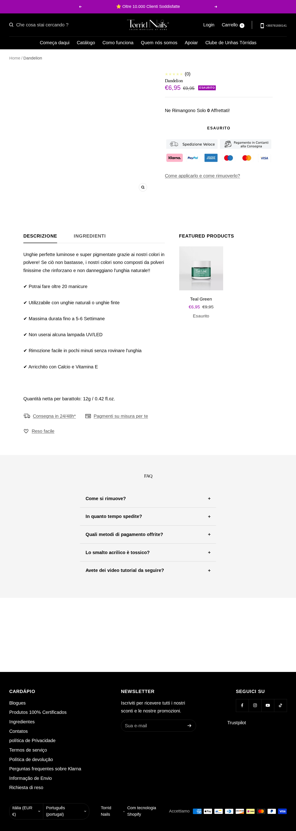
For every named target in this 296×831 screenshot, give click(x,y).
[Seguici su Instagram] (255, 705)
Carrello (232, 24)
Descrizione (40, 235)
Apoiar (191, 42)
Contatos (18, 731)
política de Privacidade (32, 740)
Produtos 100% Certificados (38, 712)
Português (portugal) (55, 811)
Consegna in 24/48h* (54, 416)
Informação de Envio (30, 778)
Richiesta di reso (26, 787)
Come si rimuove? (106, 498)
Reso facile (43, 431)
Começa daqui (54, 42)
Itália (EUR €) (22, 811)
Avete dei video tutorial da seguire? (125, 570)
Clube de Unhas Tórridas (230, 42)
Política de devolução (31, 759)
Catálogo (86, 42)
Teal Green (201, 299)
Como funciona (117, 42)
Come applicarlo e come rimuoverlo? (202, 175)
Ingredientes (22, 721)
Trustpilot (236, 722)
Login (208, 24)
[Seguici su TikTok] (280, 705)
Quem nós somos (159, 42)
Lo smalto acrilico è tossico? (118, 552)
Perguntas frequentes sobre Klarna (45, 768)
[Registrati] (189, 725)
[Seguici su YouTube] (267, 705)
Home (14, 58)
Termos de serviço (28, 750)
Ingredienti (90, 235)
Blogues (17, 703)
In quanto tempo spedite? (114, 516)
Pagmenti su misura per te (121, 416)
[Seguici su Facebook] (242, 705)
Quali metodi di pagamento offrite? (124, 534)
